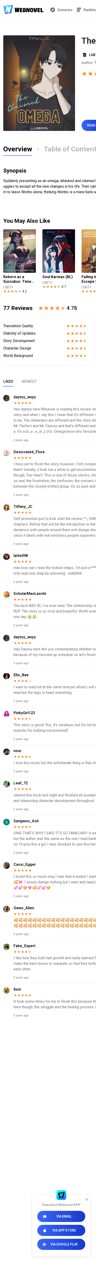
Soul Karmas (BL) (57, 277)
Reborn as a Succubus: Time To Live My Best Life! (17, 279)
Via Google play (64, 1244)
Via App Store (64, 1230)
